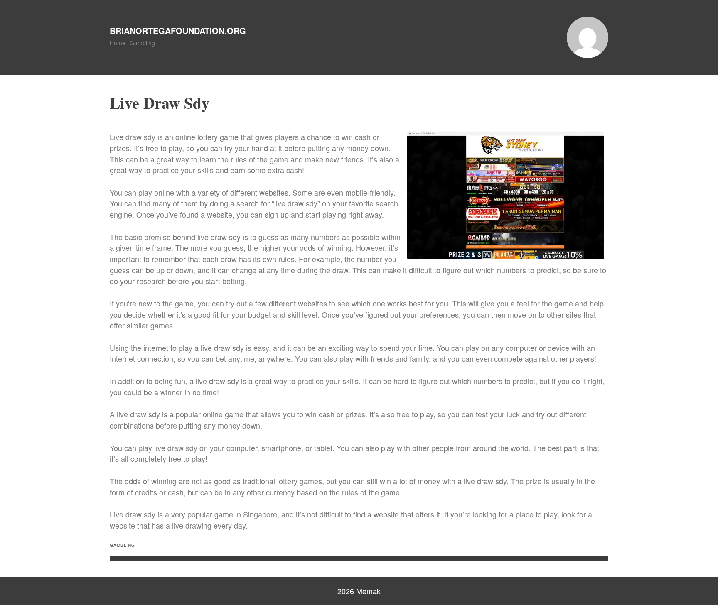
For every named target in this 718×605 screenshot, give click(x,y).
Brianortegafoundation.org (178, 30)
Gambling (142, 43)
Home (117, 43)
